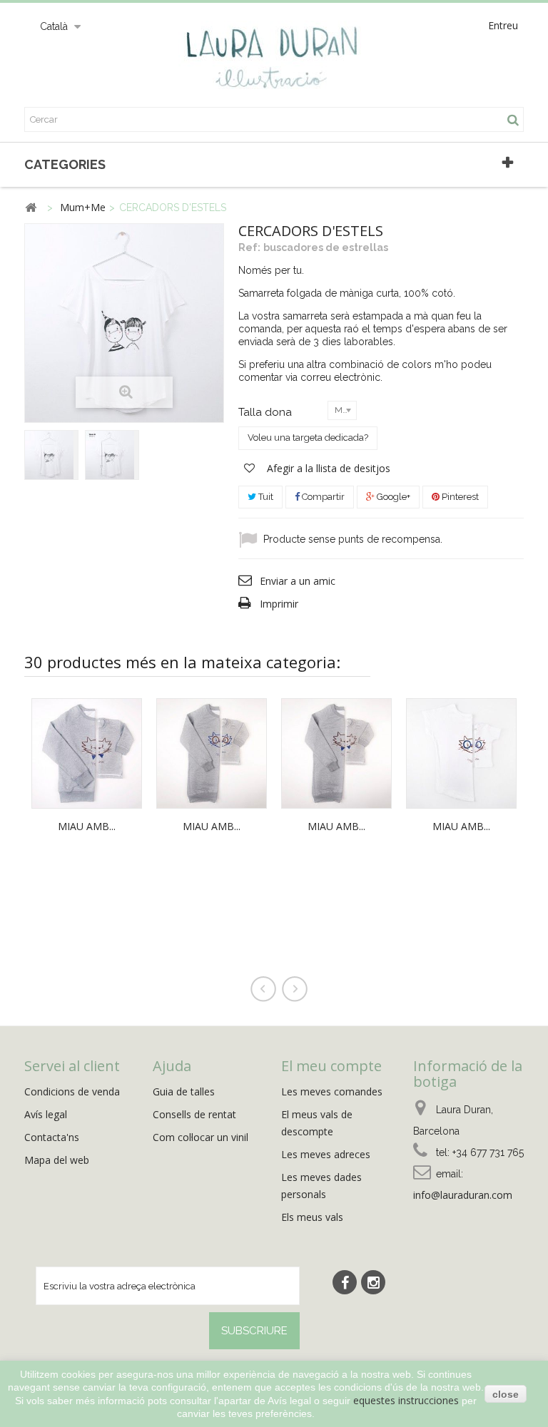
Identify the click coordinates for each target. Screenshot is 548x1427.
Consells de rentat (194, 1114)
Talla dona (266, 412)
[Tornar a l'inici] (31, 208)
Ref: (249, 247)
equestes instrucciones (406, 1400)
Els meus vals (312, 1217)
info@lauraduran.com (462, 1195)
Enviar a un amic (297, 581)
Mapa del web (56, 1160)
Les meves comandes (331, 1091)
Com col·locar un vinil (200, 1137)
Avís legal (45, 1114)
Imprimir (279, 603)
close (505, 1394)
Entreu (503, 25)
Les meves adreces (325, 1154)
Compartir (322, 496)
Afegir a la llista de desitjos (327, 468)
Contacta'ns (51, 1137)
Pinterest (459, 496)
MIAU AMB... (87, 826)
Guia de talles (184, 1091)
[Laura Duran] (274, 64)
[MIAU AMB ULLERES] (211, 752)
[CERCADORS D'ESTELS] (51, 455)
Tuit (264, 496)
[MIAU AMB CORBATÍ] (86, 752)
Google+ (392, 496)
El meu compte (331, 1065)
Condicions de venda (72, 1091)
